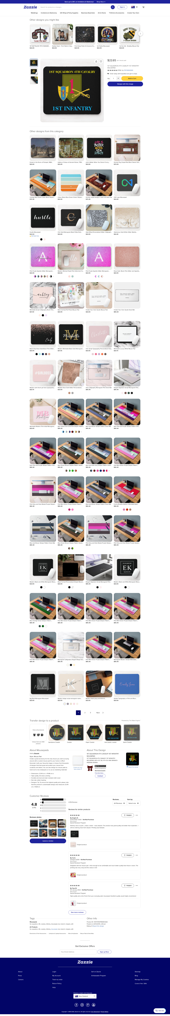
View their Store (99, 773)
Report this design (132, 767)
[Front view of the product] (72, 90)
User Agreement (95, 1011)
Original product (82, 844)
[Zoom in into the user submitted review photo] (34, 823)
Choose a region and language (82, 993)
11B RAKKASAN (128, 70)
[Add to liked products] (101, 61)
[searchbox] (77, 7)
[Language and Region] (135, 7)
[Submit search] (113, 7)
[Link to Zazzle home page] (31, 7)
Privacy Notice (104, 1011)
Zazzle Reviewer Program (78, 823)
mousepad (54, 929)
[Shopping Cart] (143, 7)
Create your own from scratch (77, 768)
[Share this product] (96, 61)
